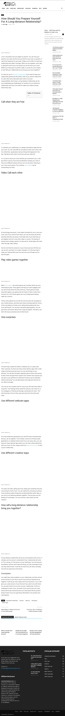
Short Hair (13, 8)
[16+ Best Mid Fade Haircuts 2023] (26, 673)
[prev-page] (2, 637)
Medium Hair (20, 8)
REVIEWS (45, 8)
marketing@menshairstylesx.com (10, 668)
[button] (62, 8)
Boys (40, 8)
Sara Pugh (5, 24)
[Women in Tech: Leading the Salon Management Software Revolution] (36, 625)
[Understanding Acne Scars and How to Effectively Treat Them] (48, 57)
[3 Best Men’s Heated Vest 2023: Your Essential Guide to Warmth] (48, 90)
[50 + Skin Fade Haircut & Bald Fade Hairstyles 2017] (26, 657)
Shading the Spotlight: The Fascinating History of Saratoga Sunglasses (21, 632)
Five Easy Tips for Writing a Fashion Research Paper (34, 610)
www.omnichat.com (32, 445)
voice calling (28, 165)
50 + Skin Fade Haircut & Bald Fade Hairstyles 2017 (36, 657)
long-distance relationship (12, 600)
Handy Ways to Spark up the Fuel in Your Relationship (10, 610)
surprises (21, 600)
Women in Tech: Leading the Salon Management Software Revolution (36, 632)
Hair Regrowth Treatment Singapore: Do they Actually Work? (58, 110)
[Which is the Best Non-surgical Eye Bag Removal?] (7, 625)
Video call (27, 600)
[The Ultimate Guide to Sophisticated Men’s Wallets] (48, 49)
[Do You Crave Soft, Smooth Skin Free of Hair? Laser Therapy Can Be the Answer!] (48, 66)
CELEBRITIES (34, 8)
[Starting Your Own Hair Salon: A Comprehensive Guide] (48, 117)
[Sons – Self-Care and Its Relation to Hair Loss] (54, 21)
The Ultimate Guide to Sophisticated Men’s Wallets (58, 49)
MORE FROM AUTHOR (21, 617)
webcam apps (5, 602)
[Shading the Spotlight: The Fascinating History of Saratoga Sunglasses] (21, 625)
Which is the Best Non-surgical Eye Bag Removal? (7, 632)
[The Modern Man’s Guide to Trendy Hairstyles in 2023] (48, 82)
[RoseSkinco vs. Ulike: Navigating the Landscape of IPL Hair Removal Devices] (48, 100)
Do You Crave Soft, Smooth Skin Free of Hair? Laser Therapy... (58, 66)
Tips (7, 12)
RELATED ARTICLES (7, 617)
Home (3, 8)
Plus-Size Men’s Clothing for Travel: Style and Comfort (57, 74)
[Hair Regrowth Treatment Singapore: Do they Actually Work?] (48, 109)
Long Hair (27, 8)
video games (8, 285)
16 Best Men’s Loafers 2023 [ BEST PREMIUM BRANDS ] (36, 665)
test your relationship (19, 74)
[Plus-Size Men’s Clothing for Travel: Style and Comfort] (48, 73)
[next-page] (5, 637)
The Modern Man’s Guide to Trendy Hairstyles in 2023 (57, 82)
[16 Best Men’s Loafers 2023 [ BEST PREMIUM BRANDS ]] (26, 665)
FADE (7, 8)
